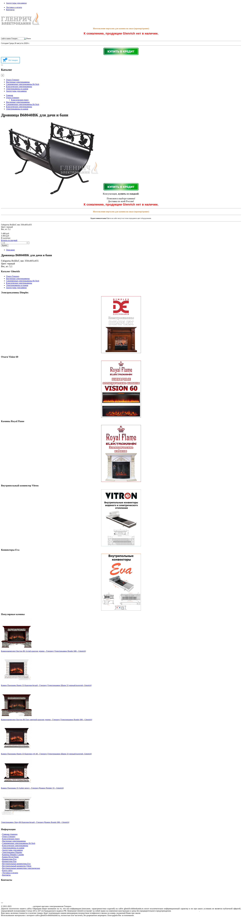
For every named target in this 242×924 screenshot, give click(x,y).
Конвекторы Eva (9, 859)
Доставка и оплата (14, 7)
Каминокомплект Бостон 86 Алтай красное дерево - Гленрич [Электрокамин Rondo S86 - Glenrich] (43, 651)
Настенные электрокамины (18, 82)
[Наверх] (2, 902)
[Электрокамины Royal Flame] (121, 453)
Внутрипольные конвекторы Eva (16, 864)
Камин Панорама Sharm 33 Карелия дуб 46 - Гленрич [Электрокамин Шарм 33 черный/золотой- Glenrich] (46, 754)
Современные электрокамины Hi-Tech (22, 84)
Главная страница (9, 834)
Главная (9, 95)
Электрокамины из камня (17, 89)
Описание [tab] (10, 250)
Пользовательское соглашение (185, 911)
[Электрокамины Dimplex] (121, 324)
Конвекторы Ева (9, 861)
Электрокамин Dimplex (12, 852)
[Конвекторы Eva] (121, 582)
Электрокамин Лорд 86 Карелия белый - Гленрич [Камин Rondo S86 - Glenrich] (35, 822)
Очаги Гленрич (12, 80)
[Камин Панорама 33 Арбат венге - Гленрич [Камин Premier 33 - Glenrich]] (17, 786)
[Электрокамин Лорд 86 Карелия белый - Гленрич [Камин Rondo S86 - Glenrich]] (17, 820)
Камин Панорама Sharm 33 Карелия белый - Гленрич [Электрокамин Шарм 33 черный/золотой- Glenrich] (46, 685)
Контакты (10, 10)
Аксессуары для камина (16, 3)
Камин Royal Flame (10, 857)
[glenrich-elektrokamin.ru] (20, 24)
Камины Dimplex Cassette (13, 855)
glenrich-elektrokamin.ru (22, 906)
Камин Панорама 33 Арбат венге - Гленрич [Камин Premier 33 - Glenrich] (32, 788)
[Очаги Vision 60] (121, 389)
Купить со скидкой (9, 240)
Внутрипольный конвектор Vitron (16, 866)
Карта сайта (7, 870)
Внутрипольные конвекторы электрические (21, 868)
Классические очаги (19, 100)
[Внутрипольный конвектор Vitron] (121, 517)
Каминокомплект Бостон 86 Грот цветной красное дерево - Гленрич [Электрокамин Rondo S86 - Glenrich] (46, 720)
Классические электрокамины (19, 86)
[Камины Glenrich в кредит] (121, 51)
